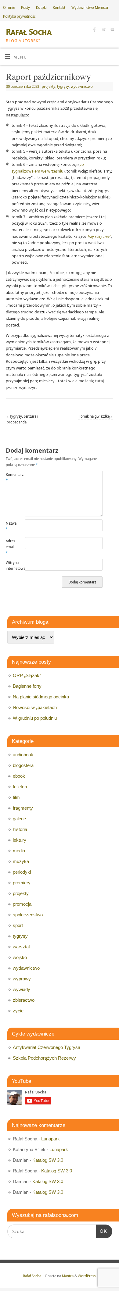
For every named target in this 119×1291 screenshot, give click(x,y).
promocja (22, 904)
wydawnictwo (82, 86)
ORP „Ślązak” (27, 675)
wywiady (21, 989)
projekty (48, 86)
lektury (19, 840)
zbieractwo (23, 1000)
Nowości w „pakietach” (35, 707)
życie (18, 1010)
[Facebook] (93, 30)
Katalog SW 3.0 (47, 1160)
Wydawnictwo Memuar (90, 7)
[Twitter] (102, 30)
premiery (22, 882)
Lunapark (50, 1138)
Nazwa (11, 526)
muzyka (21, 861)
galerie (19, 818)
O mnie (9, 7)
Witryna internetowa (11, 565)
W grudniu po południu (35, 718)
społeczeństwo (28, 914)
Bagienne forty (27, 686)
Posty (25, 7)
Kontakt (59, 7)
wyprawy (22, 978)
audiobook (23, 754)
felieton (20, 786)
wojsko (20, 957)
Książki (41, 7)
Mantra (68, 1276)
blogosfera (23, 765)
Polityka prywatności (19, 16)
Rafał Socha (28, 31)
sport (18, 925)
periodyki (22, 872)
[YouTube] (111, 30)
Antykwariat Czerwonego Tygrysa (46, 1047)
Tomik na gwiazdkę (95, 416)
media (19, 850)
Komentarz (11, 477)
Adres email (10, 547)
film (16, 797)
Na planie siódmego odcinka (41, 696)
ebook (19, 776)
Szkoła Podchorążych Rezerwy (44, 1058)
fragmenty (23, 808)
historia (20, 829)
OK (101, 1231)
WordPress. (87, 1276)
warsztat (21, 946)
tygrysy (63, 86)
